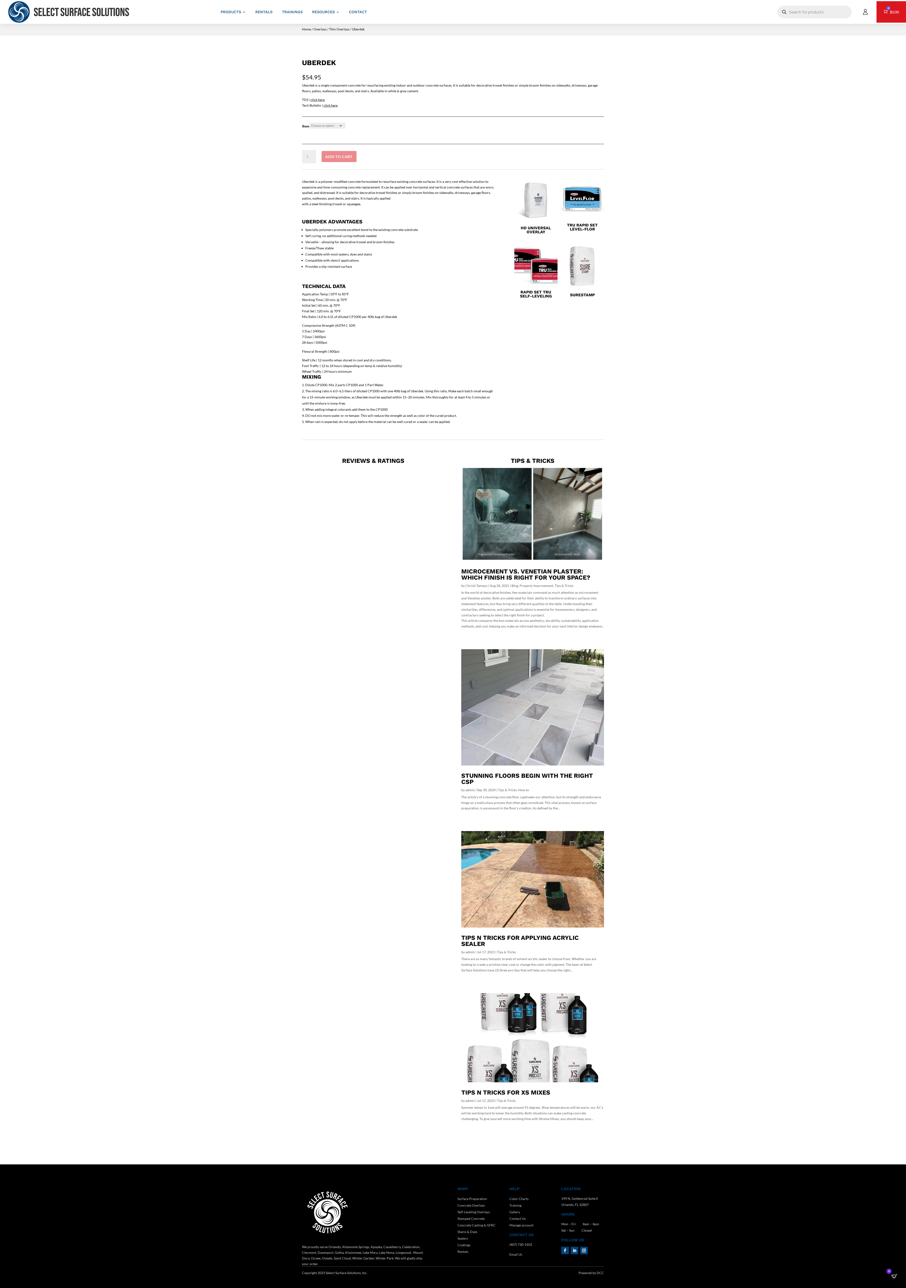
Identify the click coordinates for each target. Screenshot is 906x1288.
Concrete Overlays (471, 1205)
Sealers (462, 1238)
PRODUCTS (231, 12)
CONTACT (358, 12)
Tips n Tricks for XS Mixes (505, 1092)
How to (523, 790)
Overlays (320, 29)
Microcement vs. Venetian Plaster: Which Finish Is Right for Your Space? (525, 574)
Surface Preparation (472, 1199)
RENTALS (264, 12)
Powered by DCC (591, 1273)
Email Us (515, 1254)
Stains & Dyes (467, 1232)
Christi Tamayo (476, 586)
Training (515, 1205)
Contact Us (517, 1219)
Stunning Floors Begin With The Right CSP (527, 778)
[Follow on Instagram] (584, 1250)
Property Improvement (536, 586)
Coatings (463, 1245)
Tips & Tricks (564, 586)
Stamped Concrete (471, 1219)
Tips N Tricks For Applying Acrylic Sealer (520, 940)
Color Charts (518, 1199)
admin (470, 790)
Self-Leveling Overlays (473, 1212)
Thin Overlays (339, 29)
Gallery (514, 1212)
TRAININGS (292, 12)
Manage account (521, 1225)
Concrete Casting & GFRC (476, 1225)
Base (305, 126)
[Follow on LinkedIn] (574, 1250)
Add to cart (339, 156)
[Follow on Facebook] (565, 1250)
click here (317, 100)
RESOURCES (323, 12)
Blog (515, 586)
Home (306, 29)
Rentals (462, 1252)
